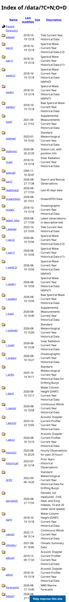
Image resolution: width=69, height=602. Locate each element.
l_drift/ (10, 375)
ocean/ (10, 210)
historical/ (12, 463)
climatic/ (11, 545)
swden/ (10, 107)
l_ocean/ (11, 358)
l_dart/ (10, 393)
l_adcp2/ (11, 423)
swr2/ (9, 48)
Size (37, 20)
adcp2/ (10, 558)
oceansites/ (13, 199)
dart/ (9, 519)
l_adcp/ (10, 440)
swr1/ (9, 61)
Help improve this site (47, 599)
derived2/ (12, 501)
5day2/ (10, 596)
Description (54, 20)
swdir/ (10, 92)
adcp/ (9, 575)
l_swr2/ (10, 240)
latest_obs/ (13, 220)
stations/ (11, 151)
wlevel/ (10, 37)
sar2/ (9, 181)
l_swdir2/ (11, 267)
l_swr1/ (10, 252)
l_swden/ (11, 299)
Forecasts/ (12, 587)
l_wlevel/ (11, 229)
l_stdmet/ (12, 330)
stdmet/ (11, 138)
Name (13, 20)
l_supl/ (10, 314)
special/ (11, 173)
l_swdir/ (11, 284)
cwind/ (10, 534)
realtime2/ (12, 190)
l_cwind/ (11, 408)
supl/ (9, 122)
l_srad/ (10, 345)
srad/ (9, 162)
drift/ (9, 480)
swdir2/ (10, 75)
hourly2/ (11, 452)
